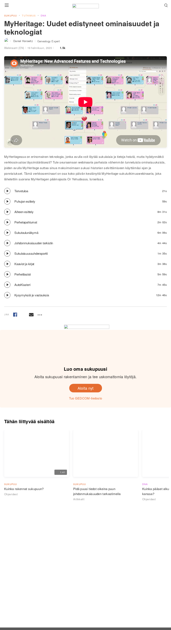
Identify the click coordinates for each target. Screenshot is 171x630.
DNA (43, 15)
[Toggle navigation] (6, 5)
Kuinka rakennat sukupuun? (24, 489)
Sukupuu (10, 15)
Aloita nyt (86, 388)
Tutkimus (29, 15)
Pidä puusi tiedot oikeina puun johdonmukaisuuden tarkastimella (97, 491)
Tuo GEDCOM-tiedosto (85, 398)
